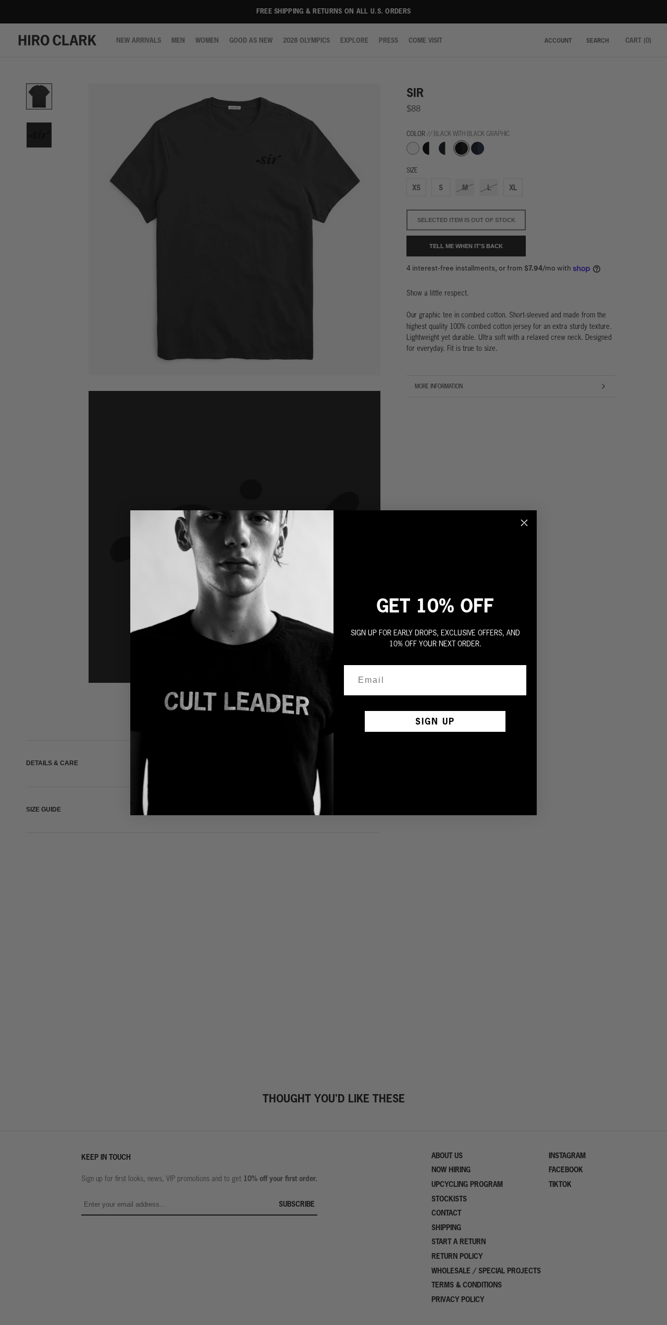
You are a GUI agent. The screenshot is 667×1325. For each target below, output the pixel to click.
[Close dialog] (524, 523)
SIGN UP (435, 721)
